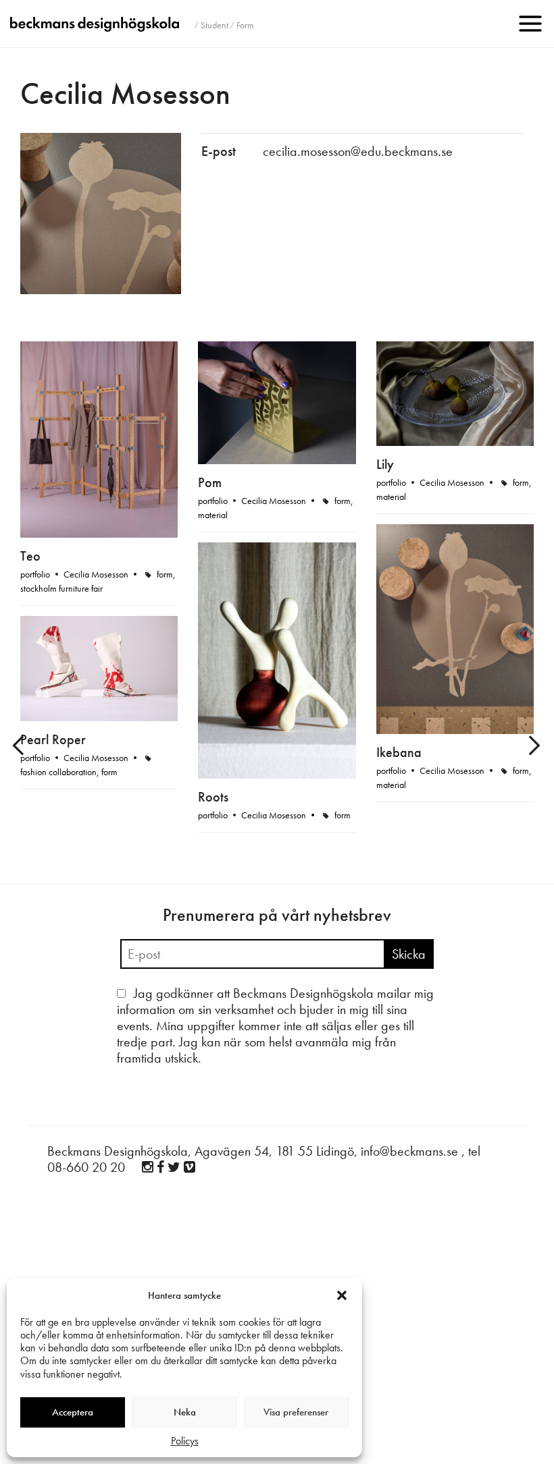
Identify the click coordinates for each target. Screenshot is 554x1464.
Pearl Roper (53, 739)
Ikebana (399, 752)
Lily (385, 464)
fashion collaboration (58, 772)
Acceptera (72, 1412)
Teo (30, 556)
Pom (210, 482)
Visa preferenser (295, 1412)
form (165, 574)
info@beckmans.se (409, 1151)
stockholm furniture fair (61, 588)
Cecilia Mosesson (96, 574)
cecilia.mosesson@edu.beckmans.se (358, 151)
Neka (185, 1412)
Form (245, 25)
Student (214, 25)
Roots (213, 797)
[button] (342, 1295)
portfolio (35, 574)
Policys (185, 1441)
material (213, 515)
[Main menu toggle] (530, 23)
